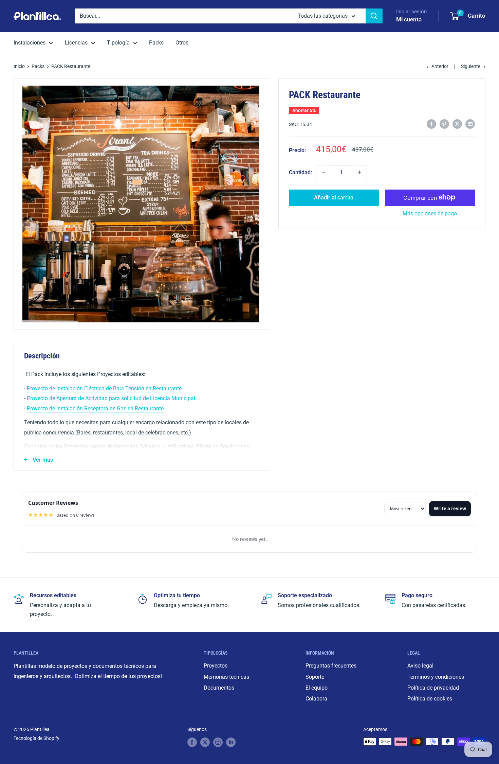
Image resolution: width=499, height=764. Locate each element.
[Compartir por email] (470, 124)
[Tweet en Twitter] (457, 124)
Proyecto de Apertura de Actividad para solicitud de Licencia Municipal (111, 398)
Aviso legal (420, 665)
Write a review (450, 508)
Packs (156, 42)
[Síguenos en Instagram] (218, 742)
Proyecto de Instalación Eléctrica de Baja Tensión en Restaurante (104, 388)
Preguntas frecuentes (331, 665)
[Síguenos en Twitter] (205, 742)
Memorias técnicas (226, 677)
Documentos (219, 688)
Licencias (76, 42)
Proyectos (215, 665)
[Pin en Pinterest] (444, 124)
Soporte (315, 677)
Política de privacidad (433, 688)
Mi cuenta (409, 19)
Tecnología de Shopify (36, 738)
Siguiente (470, 66)
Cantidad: (300, 172)
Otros (181, 42)
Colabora (316, 698)
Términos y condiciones (435, 677)
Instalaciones (29, 42)
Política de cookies (429, 698)
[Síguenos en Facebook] (192, 742)
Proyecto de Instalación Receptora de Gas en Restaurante (95, 408)
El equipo (317, 688)
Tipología (118, 42)
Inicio (19, 66)
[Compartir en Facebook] (431, 124)
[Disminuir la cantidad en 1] (323, 172)
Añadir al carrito (333, 197)
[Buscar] (374, 15)
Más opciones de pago (430, 213)
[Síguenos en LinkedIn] (231, 742)
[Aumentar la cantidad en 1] (359, 172)
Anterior (439, 66)
